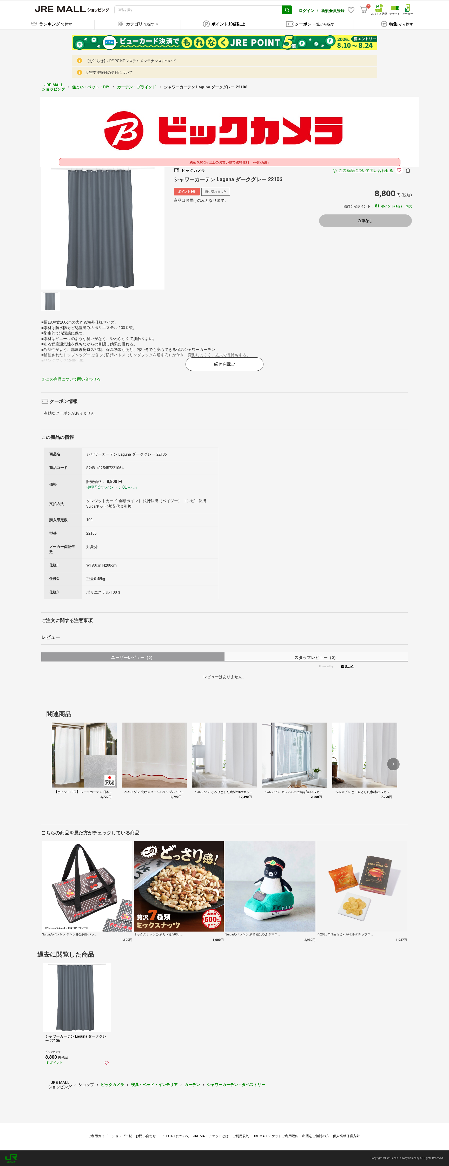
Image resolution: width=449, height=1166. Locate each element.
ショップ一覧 (122, 1136)
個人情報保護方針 (346, 1136)
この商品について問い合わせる (366, 170)
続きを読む (224, 364)
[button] (393, 764)
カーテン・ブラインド (137, 87)
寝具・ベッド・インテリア (154, 1084)
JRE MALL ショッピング (53, 87)
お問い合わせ (146, 1136)
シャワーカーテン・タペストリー (236, 1084)
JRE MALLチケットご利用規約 (276, 1136)
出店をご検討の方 (315, 1136)
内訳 (409, 206)
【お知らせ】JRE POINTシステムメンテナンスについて (130, 61)
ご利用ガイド (98, 1136)
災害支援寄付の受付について (109, 72)
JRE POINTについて (174, 1136)
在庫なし (365, 221)
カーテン (192, 1084)
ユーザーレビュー (133, 657)
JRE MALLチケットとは (211, 1136)
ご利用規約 (240, 1136)
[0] (363, 10)
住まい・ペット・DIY (91, 87)
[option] (102, 228)
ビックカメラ (112, 1084)
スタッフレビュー (316, 657)
